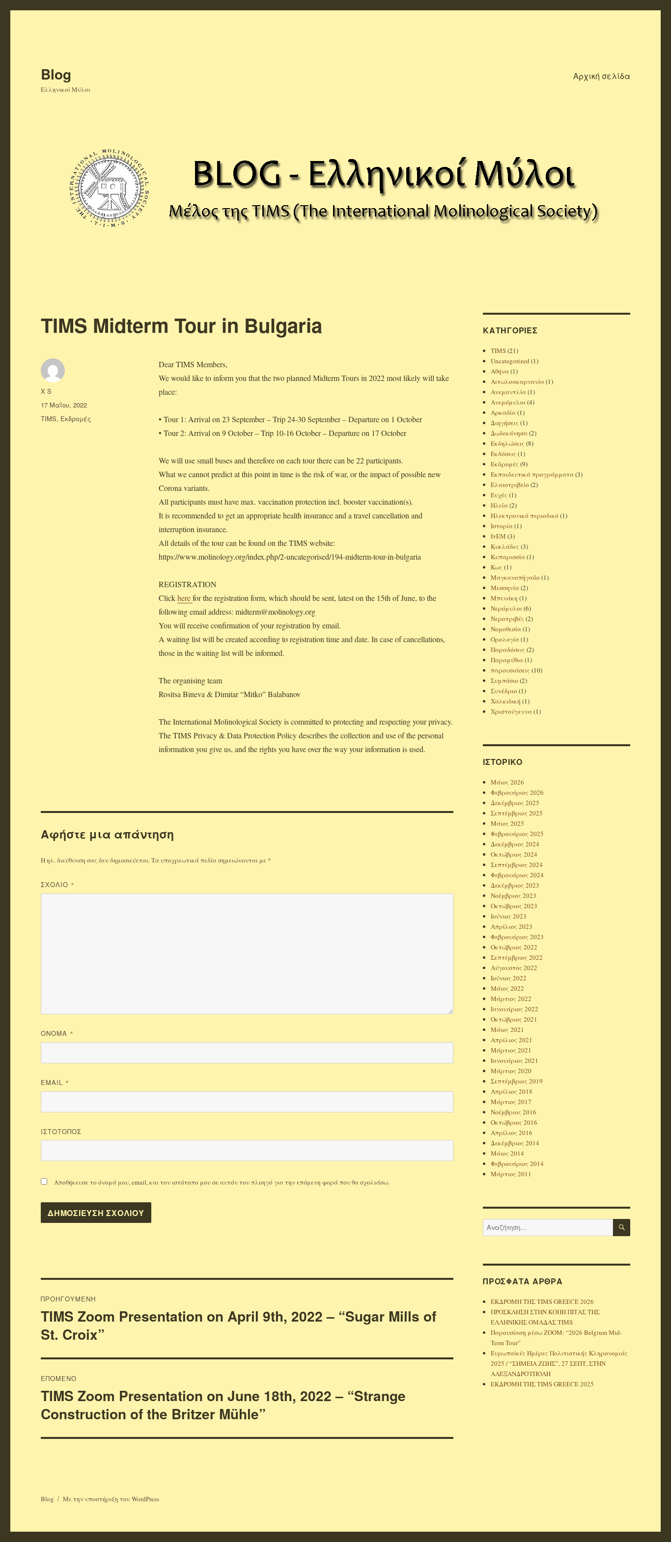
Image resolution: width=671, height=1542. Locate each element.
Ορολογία (505, 639)
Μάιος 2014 (507, 1153)
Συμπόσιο (504, 680)
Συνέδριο (504, 690)
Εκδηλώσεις (508, 443)
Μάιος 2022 (507, 988)
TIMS (48, 418)
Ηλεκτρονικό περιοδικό (525, 515)
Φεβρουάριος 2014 (517, 1163)
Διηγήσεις (505, 422)
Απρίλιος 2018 (511, 1091)
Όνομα (57, 1033)
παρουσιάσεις (510, 670)
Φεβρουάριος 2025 (517, 833)
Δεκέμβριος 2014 (515, 1142)
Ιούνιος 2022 (509, 978)
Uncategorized (510, 360)
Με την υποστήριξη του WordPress (111, 1498)
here (185, 598)
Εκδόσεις (503, 453)
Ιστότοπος (61, 1131)
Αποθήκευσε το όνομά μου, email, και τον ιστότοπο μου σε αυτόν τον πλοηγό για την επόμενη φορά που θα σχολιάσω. (222, 1182)
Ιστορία (502, 525)
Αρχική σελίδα (601, 75)
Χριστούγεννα (511, 711)
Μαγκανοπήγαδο (515, 577)
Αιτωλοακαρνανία (517, 381)
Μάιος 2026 (507, 782)
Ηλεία (499, 505)
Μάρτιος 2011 (511, 1173)
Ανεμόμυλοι (508, 402)
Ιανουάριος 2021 (514, 1060)
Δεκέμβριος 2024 (515, 843)
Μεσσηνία (505, 587)
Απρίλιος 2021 (511, 1039)
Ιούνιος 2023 (509, 916)
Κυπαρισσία (508, 556)
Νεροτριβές (507, 618)
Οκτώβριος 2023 (514, 905)
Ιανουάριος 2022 (514, 1008)
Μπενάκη (504, 598)
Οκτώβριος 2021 (514, 1019)
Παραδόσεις (508, 649)
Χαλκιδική (506, 701)
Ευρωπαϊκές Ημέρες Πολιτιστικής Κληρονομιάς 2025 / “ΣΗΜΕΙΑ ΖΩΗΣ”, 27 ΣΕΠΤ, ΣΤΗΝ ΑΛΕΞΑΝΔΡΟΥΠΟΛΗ (559, 1363)
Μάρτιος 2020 (511, 1070)
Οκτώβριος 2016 (514, 1122)
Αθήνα (500, 371)
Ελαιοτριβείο (510, 484)
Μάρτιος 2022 (511, 998)
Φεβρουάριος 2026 (517, 792)
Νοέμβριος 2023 (513, 895)
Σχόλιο (58, 884)
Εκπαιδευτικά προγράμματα (532, 474)
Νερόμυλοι (506, 608)
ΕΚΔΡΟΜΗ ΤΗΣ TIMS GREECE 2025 (542, 1384)
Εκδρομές (75, 418)
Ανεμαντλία (508, 391)
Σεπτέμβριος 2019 (517, 1081)
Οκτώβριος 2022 (514, 947)
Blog (56, 74)
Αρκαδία (503, 412)
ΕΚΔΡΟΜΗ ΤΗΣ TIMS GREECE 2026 (542, 1301)
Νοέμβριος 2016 (513, 1112)
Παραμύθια (507, 659)
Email (55, 1082)
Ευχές (499, 494)
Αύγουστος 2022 (514, 967)
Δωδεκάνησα (509, 433)
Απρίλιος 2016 (511, 1132)
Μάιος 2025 (507, 823)
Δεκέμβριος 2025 (515, 802)
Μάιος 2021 (507, 1029)
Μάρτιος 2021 (511, 1050)
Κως (497, 567)
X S (46, 391)
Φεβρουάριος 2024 (517, 874)
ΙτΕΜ (498, 536)
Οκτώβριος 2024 (514, 854)
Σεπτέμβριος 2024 (517, 864)
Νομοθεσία (506, 628)
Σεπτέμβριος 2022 (517, 957)
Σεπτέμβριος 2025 (517, 813)
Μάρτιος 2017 (511, 1101)
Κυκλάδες (505, 546)
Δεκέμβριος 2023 (515, 885)
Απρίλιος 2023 (511, 926)
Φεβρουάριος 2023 (517, 936)
